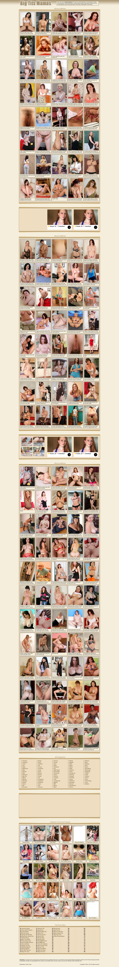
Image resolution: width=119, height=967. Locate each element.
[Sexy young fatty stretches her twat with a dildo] (91, 392)
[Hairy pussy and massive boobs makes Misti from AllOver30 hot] (75, 690)
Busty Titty (41, 947)
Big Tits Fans (57, 934)
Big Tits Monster (58, 931)
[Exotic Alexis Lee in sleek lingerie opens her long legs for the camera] (27, 738)
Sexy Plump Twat (42, 945)
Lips (55, 779)
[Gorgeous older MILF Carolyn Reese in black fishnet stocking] (27, 666)
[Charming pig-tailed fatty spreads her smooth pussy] (43, 595)
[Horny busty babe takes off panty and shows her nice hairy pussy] (59, 571)
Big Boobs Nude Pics (28, 936)
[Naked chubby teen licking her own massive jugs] (43, 643)
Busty (39, 760)
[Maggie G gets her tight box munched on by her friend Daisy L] (75, 643)
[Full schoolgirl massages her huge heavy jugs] (91, 69)
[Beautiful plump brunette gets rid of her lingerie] (59, 392)
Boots (24, 784)
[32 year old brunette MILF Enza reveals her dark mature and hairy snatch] (91, 571)
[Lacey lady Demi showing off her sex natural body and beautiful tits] (91, 690)
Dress (39, 771)
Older (70, 768)
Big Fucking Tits (58, 933)
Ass (24, 765)
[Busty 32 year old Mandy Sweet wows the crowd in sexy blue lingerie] (75, 368)
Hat (55, 768)
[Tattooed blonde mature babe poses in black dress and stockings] (75, 297)
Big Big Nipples (26, 947)
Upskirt (87, 784)
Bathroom (25, 768)
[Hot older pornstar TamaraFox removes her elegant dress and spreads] (27, 714)
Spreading (88, 768)
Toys (86, 782)
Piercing (71, 774)
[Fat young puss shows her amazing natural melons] (43, 344)
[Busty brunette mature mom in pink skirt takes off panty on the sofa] (91, 476)
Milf (55, 784)
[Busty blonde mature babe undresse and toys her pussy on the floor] (59, 619)
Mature (56, 782)
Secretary (72, 782)
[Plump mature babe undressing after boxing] (27, 344)
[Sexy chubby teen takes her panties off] (59, 45)
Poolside (71, 777)
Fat (39, 777)
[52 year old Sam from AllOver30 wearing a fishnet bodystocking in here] (43, 69)
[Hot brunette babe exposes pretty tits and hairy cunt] (27, 164)
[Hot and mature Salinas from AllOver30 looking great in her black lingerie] (59, 500)
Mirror (55, 785)
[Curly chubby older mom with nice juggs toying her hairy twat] (75, 273)
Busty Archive (42, 934)
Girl (39, 785)
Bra (23, 785)
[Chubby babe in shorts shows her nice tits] (91, 297)
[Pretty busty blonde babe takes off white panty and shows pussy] (75, 117)
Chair (39, 762)
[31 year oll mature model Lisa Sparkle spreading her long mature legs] (27, 524)
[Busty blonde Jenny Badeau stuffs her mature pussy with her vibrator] (43, 415)
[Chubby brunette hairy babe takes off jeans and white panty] (75, 415)
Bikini (24, 777)
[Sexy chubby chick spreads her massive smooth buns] (43, 392)
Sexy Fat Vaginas (42, 944)
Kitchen (56, 776)
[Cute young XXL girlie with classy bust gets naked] (43, 500)
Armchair (25, 762)
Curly (39, 770)
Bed (24, 773)
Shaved (71, 784)
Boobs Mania (25, 948)
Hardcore (56, 767)
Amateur (25, 760)
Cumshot (40, 768)
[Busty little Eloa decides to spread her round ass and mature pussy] (43, 297)
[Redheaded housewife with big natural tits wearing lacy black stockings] (91, 93)
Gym (55, 764)
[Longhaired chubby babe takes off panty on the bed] (43, 476)
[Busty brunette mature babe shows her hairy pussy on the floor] (27, 22)
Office (71, 767)
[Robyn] (27, 500)
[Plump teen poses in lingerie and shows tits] (59, 548)
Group (55, 762)
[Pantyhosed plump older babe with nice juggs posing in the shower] (91, 117)
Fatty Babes (25, 931)
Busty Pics (41, 936)
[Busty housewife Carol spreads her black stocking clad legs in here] (91, 22)
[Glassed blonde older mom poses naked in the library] (75, 548)
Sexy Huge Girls (26, 940)
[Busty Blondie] (59, 643)
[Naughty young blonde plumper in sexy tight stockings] (75, 69)
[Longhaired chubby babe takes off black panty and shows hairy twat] (59, 69)
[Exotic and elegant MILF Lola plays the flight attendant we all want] (75, 524)
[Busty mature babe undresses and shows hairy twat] (43, 45)
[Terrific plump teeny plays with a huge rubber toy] (59, 320)
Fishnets (40, 782)
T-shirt (87, 773)
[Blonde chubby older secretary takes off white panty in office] (59, 690)
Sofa (86, 765)
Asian (24, 764)
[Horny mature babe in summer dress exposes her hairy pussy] (91, 188)
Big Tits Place (42, 950)
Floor (39, 784)
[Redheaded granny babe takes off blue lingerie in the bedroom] (43, 273)
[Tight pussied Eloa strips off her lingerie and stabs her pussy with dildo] (43, 320)
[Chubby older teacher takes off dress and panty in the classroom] (91, 141)
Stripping (87, 771)
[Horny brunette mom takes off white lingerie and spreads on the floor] (43, 249)
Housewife (57, 771)
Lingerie (56, 777)
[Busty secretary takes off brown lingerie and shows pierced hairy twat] (27, 69)
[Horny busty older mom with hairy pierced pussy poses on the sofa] (75, 619)
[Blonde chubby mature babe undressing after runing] (27, 643)
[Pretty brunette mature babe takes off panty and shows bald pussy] (27, 548)
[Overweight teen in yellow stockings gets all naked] (43, 571)
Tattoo (87, 777)
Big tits (25, 776)
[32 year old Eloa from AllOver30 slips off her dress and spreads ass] (75, 188)
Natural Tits (41, 928)
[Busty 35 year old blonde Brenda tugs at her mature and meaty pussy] (43, 368)
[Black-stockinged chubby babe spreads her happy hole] (59, 524)
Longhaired (57, 780)
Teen (86, 779)
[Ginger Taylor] (59, 188)
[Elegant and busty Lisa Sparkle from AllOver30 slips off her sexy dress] (43, 548)
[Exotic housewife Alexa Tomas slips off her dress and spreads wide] (59, 666)
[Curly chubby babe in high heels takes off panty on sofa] (91, 368)
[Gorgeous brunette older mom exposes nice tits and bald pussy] (27, 273)
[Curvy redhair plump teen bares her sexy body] (75, 666)
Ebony (40, 773)
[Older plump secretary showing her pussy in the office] (27, 392)
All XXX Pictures (26, 950)
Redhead (71, 780)
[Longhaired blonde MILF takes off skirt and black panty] (75, 392)
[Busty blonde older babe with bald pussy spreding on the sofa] (59, 273)
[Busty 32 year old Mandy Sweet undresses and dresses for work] (91, 500)
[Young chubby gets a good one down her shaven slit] (91, 595)
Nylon (71, 765)
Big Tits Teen (25, 951)
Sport (86, 767)
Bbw (24, 770)
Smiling (87, 764)
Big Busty (40, 930)
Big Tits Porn (41, 951)
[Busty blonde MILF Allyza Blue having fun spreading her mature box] (27, 249)
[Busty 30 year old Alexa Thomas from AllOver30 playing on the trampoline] (59, 141)
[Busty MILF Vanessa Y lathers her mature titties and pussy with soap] (75, 93)
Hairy (55, 765)
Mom (55, 787)
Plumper (71, 776)
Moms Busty (25, 937)
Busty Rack (41, 937)
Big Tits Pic (57, 930)
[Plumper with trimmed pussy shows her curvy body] (27, 297)
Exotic (40, 774)
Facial (39, 776)
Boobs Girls (41, 939)
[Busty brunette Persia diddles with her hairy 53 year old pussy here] (27, 415)
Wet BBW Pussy (42, 940)
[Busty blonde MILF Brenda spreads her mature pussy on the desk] (59, 297)
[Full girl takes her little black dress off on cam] (75, 571)
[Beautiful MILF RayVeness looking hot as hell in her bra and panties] (91, 643)
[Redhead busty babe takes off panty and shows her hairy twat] (75, 344)
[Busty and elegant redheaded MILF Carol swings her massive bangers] (91, 249)
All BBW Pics (41, 942)
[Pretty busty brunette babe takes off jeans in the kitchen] (27, 117)
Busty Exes (57, 928)
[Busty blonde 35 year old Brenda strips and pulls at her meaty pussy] (59, 595)
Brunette (25, 787)
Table (86, 774)
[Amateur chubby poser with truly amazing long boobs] (91, 666)
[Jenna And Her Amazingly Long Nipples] (43, 714)
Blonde (24, 779)
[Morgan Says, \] (91, 344)
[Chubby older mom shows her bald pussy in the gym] (27, 690)
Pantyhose (72, 773)
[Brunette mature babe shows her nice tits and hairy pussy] (43, 22)
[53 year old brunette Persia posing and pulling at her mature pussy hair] (59, 415)
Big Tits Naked (26, 939)
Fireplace (40, 780)
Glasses (40, 787)
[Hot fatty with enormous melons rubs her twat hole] (43, 164)
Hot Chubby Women (27, 942)
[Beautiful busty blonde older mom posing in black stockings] (27, 571)
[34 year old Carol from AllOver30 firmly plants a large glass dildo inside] (91, 619)
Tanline (87, 776)
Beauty (24, 771)
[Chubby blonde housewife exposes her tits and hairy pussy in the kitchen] (27, 368)
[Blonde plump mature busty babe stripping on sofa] (27, 320)
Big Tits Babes (42, 948)
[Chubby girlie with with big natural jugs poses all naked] (43, 619)
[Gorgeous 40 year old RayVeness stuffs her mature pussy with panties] (27, 595)
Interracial (56, 773)
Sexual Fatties (26, 928)
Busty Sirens (25, 933)
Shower (87, 760)
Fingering (40, 779)
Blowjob (25, 780)
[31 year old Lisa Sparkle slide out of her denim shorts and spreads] (59, 344)
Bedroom (25, 774)
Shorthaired (72, 785)
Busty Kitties (25, 944)
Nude (70, 764)
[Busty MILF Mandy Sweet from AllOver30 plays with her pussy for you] (91, 164)
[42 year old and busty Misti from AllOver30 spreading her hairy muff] (75, 714)
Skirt (86, 762)
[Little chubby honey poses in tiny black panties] (27, 141)
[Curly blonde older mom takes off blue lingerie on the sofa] (91, 273)
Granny (56, 760)
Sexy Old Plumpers (27, 930)
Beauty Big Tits (42, 931)
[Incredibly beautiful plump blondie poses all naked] (43, 524)
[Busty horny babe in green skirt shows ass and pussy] (91, 738)
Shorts (71, 787)
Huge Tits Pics (26, 945)
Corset (40, 767)
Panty (71, 771)
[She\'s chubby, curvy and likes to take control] (27, 45)
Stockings (88, 770)
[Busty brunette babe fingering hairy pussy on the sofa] (75, 164)
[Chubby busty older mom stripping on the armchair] (27, 188)
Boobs (24, 782)
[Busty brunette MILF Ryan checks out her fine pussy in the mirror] (59, 738)
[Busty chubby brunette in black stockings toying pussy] (75, 500)
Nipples (71, 762)
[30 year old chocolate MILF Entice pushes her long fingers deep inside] (91, 714)
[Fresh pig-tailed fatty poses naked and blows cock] (75, 738)
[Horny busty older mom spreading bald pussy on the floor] (43, 690)
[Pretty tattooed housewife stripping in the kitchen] (43, 93)
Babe (24, 767)
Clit (39, 765)
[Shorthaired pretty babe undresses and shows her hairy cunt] (75, 45)
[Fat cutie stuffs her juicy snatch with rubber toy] (91, 548)
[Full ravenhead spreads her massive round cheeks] (59, 714)
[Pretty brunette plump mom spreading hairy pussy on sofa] (27, 619)
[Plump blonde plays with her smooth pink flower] (75, 476)
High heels (57, 770)
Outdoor (71, 770)
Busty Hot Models (27, 934)
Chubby (40, 764)
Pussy (71, 779)
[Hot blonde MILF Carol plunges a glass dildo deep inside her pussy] (75, 320)
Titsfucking (88, 780)
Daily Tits (40, 933)
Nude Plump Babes (59, 936)
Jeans (55, 774)
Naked (71, 760)
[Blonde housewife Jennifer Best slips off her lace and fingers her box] (75, 249)
